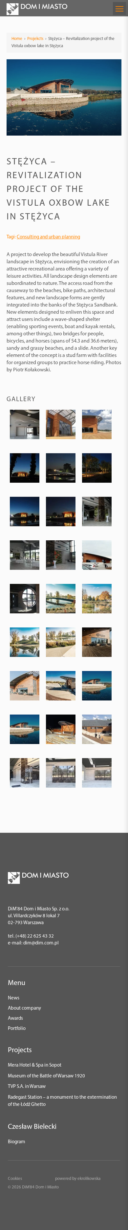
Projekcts (35, 39)
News (13, 998)
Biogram (16, 1142)
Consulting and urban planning (48, 237)
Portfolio (17, 1028)
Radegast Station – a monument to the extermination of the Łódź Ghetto (62, 1101)
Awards (15, 1018)
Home (16, 39)
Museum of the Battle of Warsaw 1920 (46, 1076)
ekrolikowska (88, 1179)
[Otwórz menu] (119, 8)
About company (24, 1008)
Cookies (15, 1179)
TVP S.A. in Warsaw (27, 1086)
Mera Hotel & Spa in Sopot (34, 1065)
